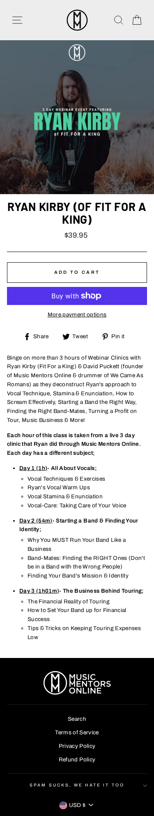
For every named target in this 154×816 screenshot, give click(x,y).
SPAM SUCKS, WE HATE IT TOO (77, 785)
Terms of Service (77, 732)
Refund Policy (77, 759)
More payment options (77, 315)
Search (77, 719)
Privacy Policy (77, 746)
